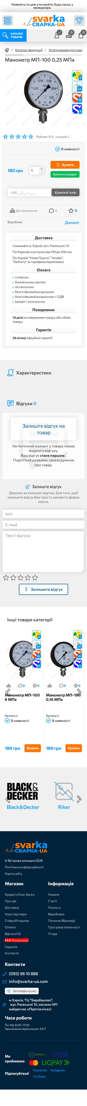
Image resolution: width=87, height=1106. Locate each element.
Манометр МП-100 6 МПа (22, 697)
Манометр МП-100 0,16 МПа (63, 697)
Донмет (72, 222)
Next (79, 692)
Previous (7, 692)
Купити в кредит (65, 174)
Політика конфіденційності (24, 867)
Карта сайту (13, 874)
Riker (64, 807)
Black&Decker (23, 807)
